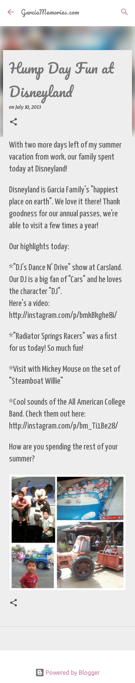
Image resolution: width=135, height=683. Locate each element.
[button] (13, 122)
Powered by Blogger (72, 672)
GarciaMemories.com (50, 12)
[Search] (124, 12)
